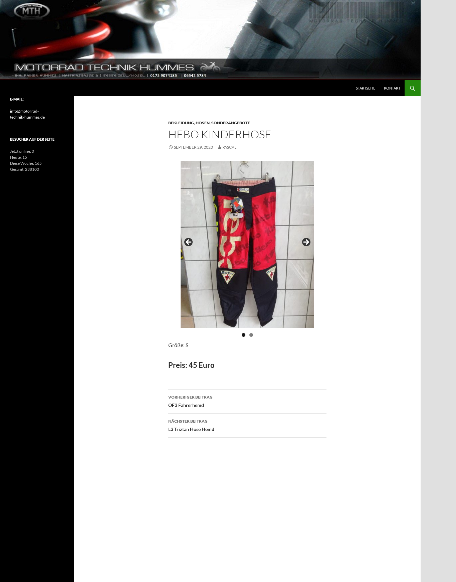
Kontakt (392, 88)
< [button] (189, 243)
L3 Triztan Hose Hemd (191, 425)
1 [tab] (243, 335)
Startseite (365, 88)
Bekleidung (181, 122)
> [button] (306, 243)
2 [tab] (251, 335)
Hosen (203, 122)
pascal (229, 147)
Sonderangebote (230, 122)
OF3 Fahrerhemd (190, 401)
